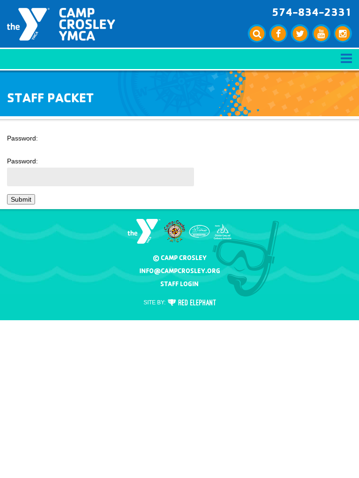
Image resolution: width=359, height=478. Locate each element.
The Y (144, 231)
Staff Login (179, 284)
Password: (22, 161)
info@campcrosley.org (179, 271)
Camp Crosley (61, 24)
